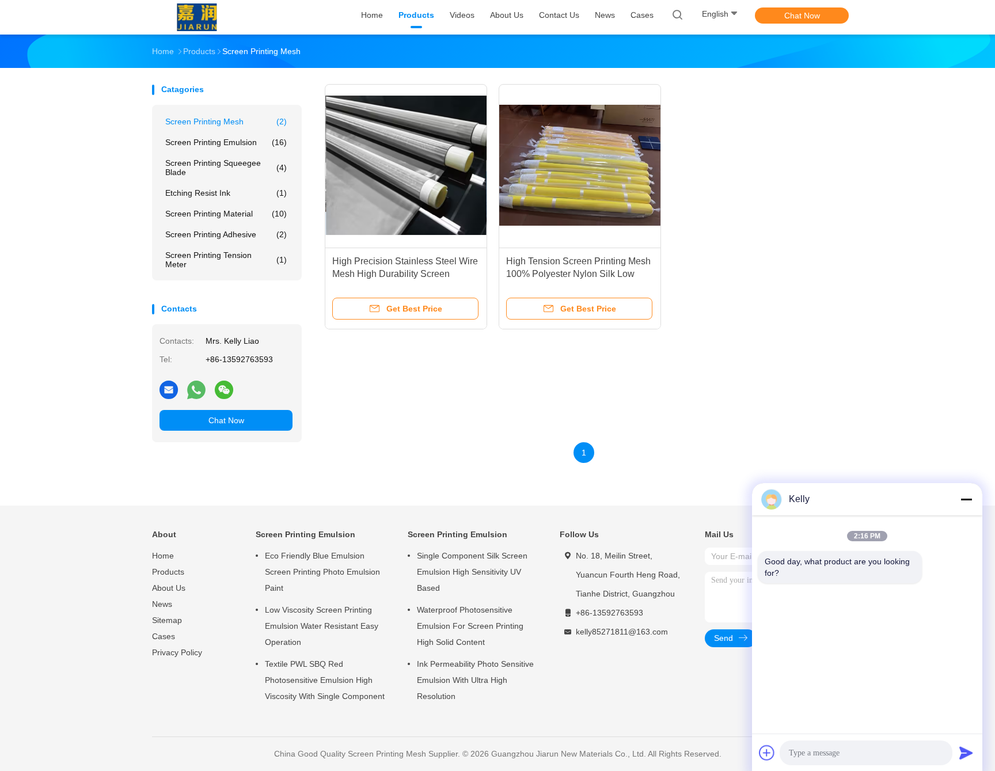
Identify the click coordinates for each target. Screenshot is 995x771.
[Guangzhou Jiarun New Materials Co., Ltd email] (168, 389)
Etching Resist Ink (226, 193)
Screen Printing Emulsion (226, 142)
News (162, 604)
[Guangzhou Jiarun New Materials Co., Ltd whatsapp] (196, 389)
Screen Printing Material (226, 213)
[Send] (966, 752)
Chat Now (802, 15)
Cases (163, 636)
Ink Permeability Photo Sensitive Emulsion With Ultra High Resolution (475, 680)
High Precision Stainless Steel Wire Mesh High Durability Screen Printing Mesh (405, 273)
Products (168, 571)
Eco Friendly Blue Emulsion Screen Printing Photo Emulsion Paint (322, 572)
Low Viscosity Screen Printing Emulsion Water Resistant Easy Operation (321, 626)
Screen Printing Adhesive (226, 234)
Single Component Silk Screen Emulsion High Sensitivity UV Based (472, 572)
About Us (168, 588)
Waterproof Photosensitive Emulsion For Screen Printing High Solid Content (470, 626)
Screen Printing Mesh (226, 121)
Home (163, 555)
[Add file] (767, 752)
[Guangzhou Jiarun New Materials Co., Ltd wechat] (224, 389)
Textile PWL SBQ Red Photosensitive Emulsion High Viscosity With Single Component (325, 680)
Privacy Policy (177, 652)
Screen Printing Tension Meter (226, 259)
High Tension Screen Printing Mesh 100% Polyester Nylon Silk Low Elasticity (578, 273)
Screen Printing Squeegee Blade (226, 167)
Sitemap (167, 620)
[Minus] (966, 499)
